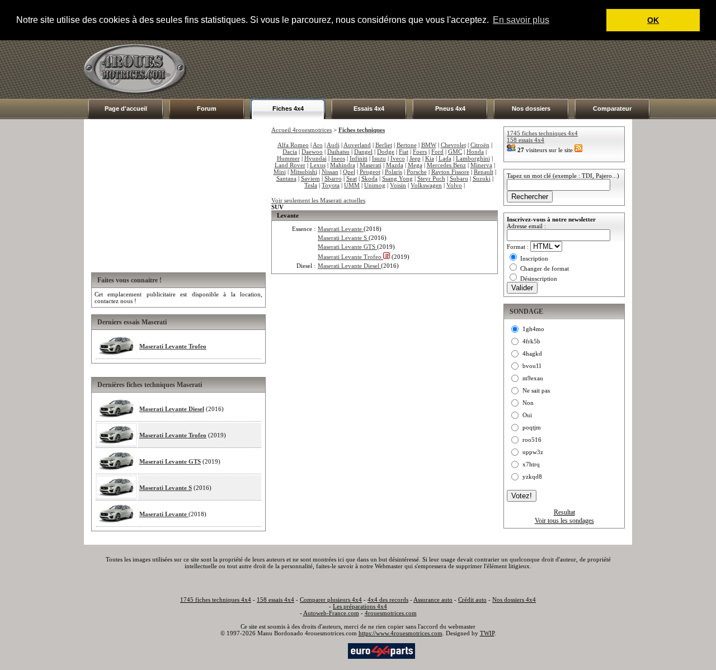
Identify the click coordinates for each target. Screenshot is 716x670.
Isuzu (379, 158)
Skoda (369, 178)
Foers (420, 151)
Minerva (481, 165)
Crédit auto (472, 599)
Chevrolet (453, 144)
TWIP (487, 633)
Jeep (415, 158)
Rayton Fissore (450, 171)
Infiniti (359, 158)
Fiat (403, 151)
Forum (206, 108)
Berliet (383, 144)
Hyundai (315, 158)
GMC (455, 151)
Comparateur (612, 108)
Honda (475, 151)
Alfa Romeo (293, 144)
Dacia (289, 151)
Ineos (338, 158)
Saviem (310, 178)
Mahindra (342, 165)
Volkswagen (426, 185)
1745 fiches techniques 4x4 (542, 133)
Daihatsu (338, 151)
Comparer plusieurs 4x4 (331, 599)
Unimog (374, 185)
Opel (349, 171)
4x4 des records (388, 599)
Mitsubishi (303, 171)
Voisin (398, 185)
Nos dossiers (531, 108)
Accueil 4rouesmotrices (301, 129)
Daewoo (312, 151)
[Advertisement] (428, 69)
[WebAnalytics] (324, 650)
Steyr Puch (431, 178)
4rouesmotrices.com (391, 613)
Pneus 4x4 (450, 108)
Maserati (370, 165)
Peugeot (370, 171)
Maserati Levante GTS (170, 461)
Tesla (310, 185)
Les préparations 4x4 (360, 606)
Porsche (417, 171)
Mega (415, 165)
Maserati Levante (164, 514)
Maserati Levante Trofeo (172, 346)
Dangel (363, 151)
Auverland (357, 144)
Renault (483, 171)
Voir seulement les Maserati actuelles (318, 200)
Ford (437, 151)
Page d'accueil (126, 108)
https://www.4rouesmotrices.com (400, 633)
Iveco (397, 158)
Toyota (331, 185)
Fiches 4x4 (288, 108)
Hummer (288, 158)
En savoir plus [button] (521, 20)
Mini (280, 171)
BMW (428, 144)
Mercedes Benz (446, 165)
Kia (429, 158)
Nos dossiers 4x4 (514, 599)
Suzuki (482, 178)
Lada (445, 158)
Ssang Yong (397, 178)
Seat (351, 178)
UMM (352, 185)
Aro (318, 144)
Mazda (394, 165)
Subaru (459, 178)
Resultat (564, 512)
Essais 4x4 (369, 108)
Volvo (454, 185)
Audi (333, 144)
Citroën (479, 144)
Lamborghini (473, 158)
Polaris (393, 171)
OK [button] (653, 20)
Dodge (385, 151)
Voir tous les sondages (564, 521)
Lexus (318, 165)
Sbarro (333, 178)
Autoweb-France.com (331, 613)
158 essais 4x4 (525, 139)
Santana (286, 178)
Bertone (407, 144)
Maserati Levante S (165, 487)
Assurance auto (433, 599)
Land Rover (290, 165)
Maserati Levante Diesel (171, 408)
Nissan (330, 171)
